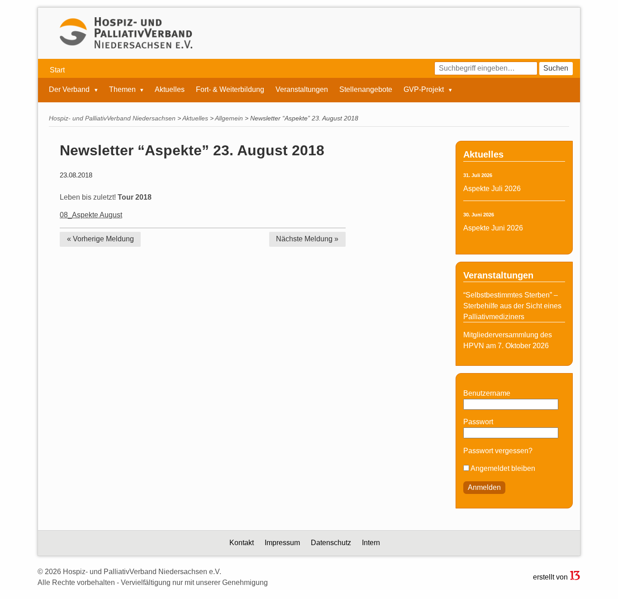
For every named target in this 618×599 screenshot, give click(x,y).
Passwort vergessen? (497, 451)
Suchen (555, 68)
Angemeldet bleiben (502, 468)
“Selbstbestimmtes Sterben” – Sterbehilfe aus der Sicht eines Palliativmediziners (512, 306)
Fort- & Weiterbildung (230, 89)
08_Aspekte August (91, 215)
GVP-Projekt (425, 89)
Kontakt (241, 542)
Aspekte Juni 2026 (493, 228)
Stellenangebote (365, 89)
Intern (371, 542)
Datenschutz (331, 542)
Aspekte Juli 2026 (492, 188)
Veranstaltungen (302, 89)
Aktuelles (170, 89)
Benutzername (486, 393)
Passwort (478, 422)
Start (57, 70)
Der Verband (70, 89)
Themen (123, 89)
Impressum (282, 542)
